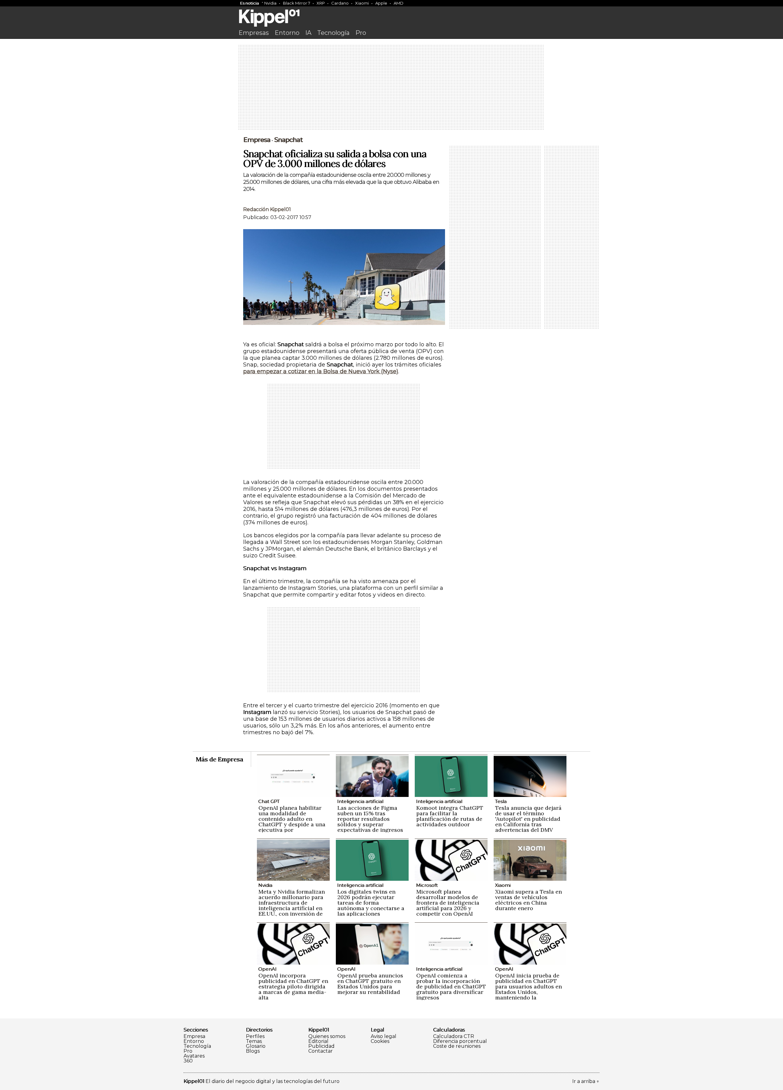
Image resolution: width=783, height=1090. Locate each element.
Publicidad (321, 1046)
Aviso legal (383, 1036)
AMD (398, 3)
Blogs (253, 1051)
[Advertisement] (391, 88)
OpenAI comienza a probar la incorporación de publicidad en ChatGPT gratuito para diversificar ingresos (451, 986)
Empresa (256, 139)
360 (188, 1060)
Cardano (340, 3)
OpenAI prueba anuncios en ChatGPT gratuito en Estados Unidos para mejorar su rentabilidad (370, 983)
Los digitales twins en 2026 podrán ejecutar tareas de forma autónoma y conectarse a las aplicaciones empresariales (370, 905)
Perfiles (255, 1036)
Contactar (320, 1051)
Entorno (287, 32)
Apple (381, 3)
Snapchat (288, 139)
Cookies (380, 1041)
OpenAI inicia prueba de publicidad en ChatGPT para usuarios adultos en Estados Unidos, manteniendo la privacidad (528, 989)
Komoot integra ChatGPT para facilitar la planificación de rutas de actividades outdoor (449, 816)
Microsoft (427, 885)
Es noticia (249, 3)
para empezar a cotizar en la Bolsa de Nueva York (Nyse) (320, 371)
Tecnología (333, 32)
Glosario (255, 1046)
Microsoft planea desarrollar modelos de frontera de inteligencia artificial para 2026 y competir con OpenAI (447, 902)
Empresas (254, 32)
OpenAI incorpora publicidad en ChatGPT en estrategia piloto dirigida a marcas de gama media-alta (293, 986)
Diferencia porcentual (460, 1041)
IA (308, 32)
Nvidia (270, 3)
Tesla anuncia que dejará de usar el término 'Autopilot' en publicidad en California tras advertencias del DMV (528, 818)
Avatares (194, 1056)
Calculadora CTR (453, 1036)
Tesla (501, 801)
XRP (321, 3)
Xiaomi (362, 3)
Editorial (318, 1041)
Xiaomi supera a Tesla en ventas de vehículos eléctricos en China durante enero (528, 900)
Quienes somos (326, 1036)
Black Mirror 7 (296, 3)
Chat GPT (269, 801)
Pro (360, 32)
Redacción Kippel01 (267, 209)
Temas (254, 1041)
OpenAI (267, 969)
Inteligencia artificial (360, 801)
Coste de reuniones (457, 1046)
